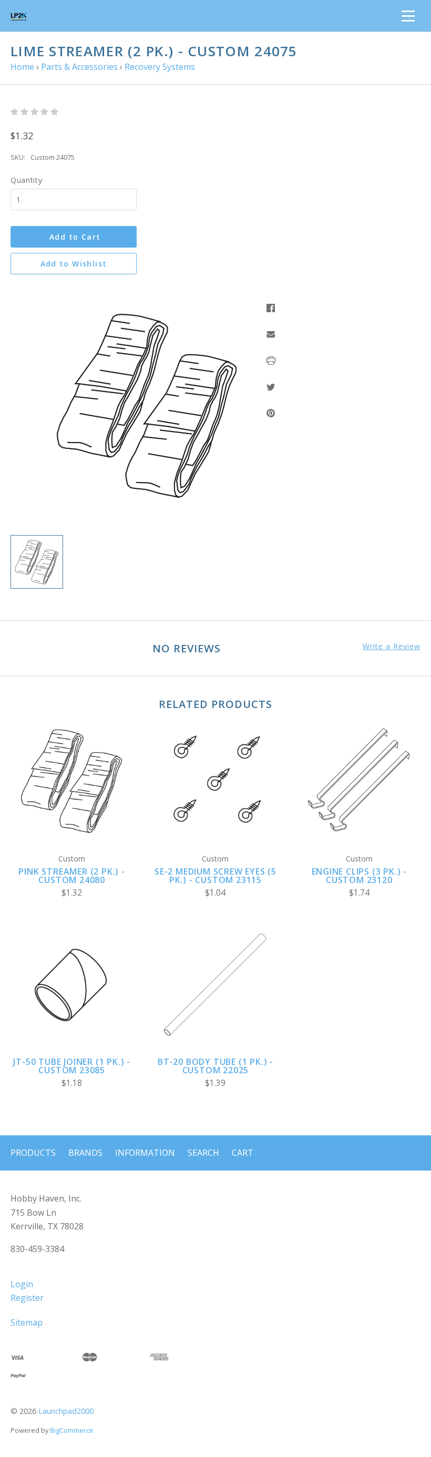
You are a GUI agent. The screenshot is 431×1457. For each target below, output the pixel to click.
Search (203, 1152)
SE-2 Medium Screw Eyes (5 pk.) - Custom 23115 (215, 876)
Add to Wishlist (73, 264)
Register (27, 1298)
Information (145, 1152)
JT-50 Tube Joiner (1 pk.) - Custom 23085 (71, 1066)
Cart (242, 1152)
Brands (85, 1152)
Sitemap (27, 1322)
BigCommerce (72, 1430)
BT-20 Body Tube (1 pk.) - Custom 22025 (215, 1066)
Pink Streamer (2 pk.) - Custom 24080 (71, 876)
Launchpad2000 (66, 1411)
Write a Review (391, 646)
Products (33, 1152)
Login (22, 1284)
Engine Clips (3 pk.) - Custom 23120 (359, 876)
